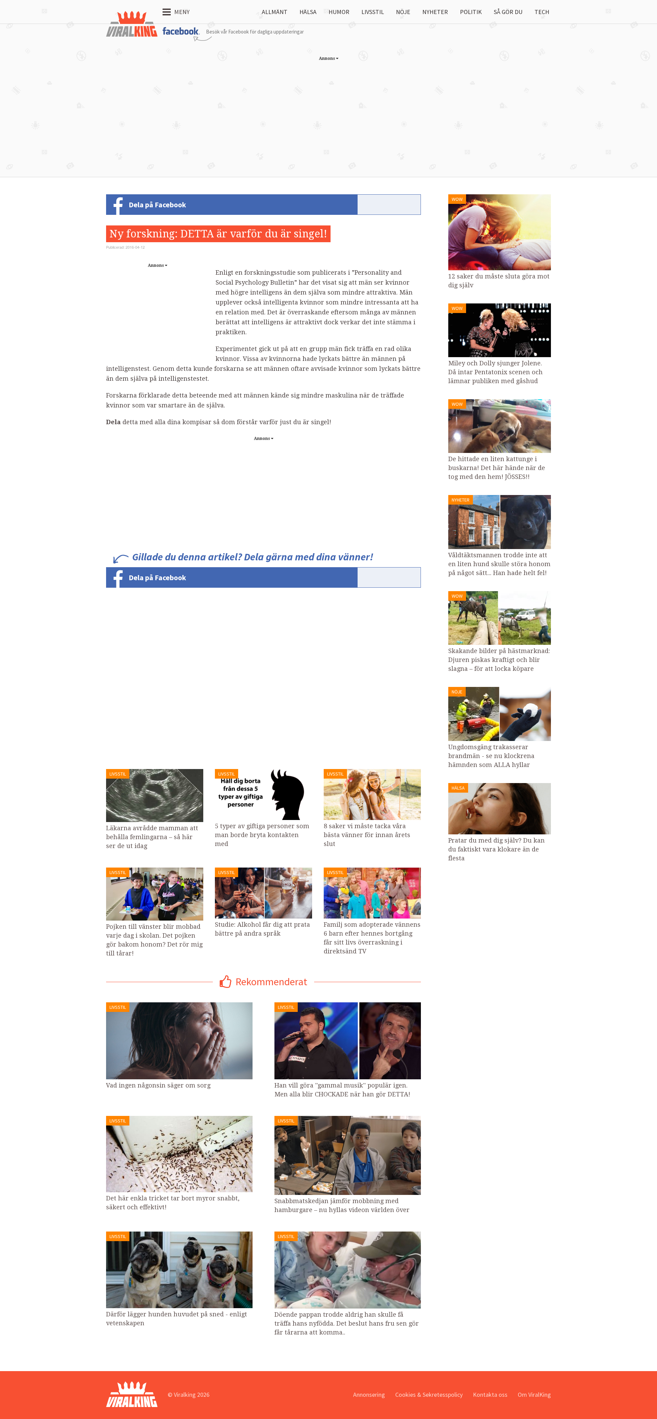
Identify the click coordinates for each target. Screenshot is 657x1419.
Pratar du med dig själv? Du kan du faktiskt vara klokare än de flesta (496, 849)
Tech (541, 12)
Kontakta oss (490, 1394)
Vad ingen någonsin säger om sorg (158, 1085)
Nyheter (435, 12)
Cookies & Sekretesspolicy (429, 1394)
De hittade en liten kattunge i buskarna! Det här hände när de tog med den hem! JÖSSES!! (496, 467)
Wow (457, 199)
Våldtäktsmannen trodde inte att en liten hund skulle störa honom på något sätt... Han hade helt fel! (499, 563)
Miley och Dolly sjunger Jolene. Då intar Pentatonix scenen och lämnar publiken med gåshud (495, 372)
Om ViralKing (534, 1394)
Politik (471, 12)
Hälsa (308, 12)
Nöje (403, 12)
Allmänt (274, 12)
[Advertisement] (328, 112)
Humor (338, 12)
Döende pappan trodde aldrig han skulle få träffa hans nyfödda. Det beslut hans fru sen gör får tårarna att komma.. (346, 1323)
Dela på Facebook (157, 204)
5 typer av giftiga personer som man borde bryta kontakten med (262, 834)
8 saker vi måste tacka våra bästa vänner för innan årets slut (367, 834)
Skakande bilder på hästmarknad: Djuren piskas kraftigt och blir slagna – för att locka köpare (499, 659)
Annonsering (369, 1394)
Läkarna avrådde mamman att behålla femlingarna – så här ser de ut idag (152, 836)
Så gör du (508, 12)
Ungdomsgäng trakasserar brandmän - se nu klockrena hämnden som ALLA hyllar (491, 755)
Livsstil (372, 12)
